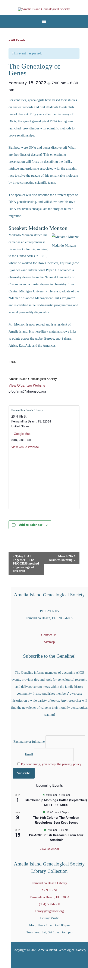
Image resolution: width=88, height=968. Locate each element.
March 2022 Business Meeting (62, 558)
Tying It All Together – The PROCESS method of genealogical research (26, 563)
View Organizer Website (27, 385)
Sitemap (49, 642)
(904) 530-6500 (49, 904)
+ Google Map (21, 433)
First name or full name (29, 742)
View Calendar (49, 849)
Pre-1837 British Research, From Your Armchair (56, 837)
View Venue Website (25, 447)
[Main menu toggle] (44, 21)
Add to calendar (30, 524)
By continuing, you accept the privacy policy (51, 764)
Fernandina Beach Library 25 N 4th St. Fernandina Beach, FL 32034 (49, 890)
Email (29, 754)
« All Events (17, 40)
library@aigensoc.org (49, 911)
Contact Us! (49, 635)
